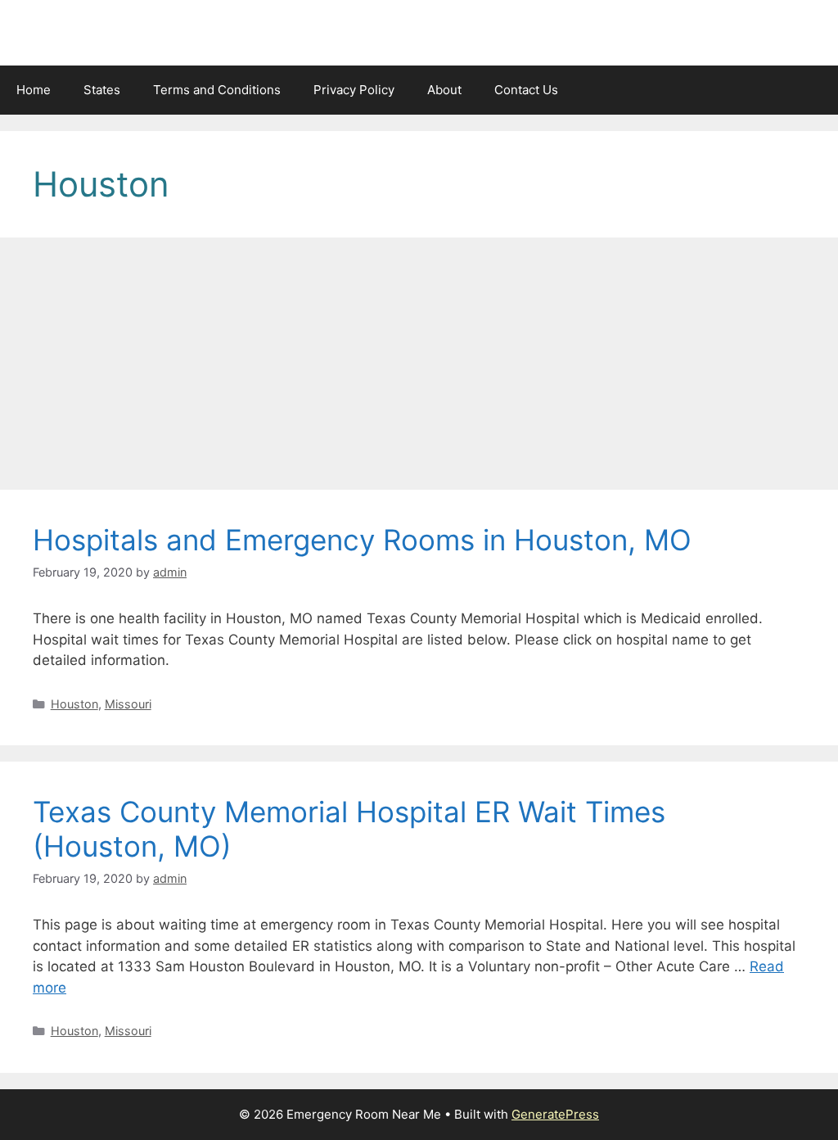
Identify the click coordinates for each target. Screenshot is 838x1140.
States (101, 89)
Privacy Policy (353, 89)
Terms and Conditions (217, 89)
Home (33, 89)
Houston (74, 704)
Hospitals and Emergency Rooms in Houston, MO (362, 539)
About (444, 89)
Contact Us (526, 89)
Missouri (128, 704)
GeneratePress (555, 1114)
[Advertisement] (419, 368)
